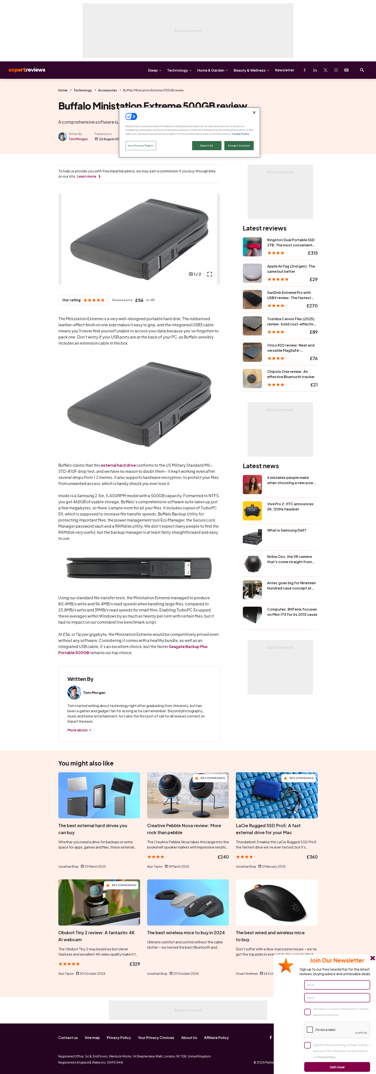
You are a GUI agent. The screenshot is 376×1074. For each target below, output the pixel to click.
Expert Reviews (23, 70)
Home (62, 90)
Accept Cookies (239, 145)
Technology (177, 70)
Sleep (153, 70)
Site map (92, 1037)
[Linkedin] (315, 70)
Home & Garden (210, 70)
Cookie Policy (240, 133)
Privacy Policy (119, 1037)
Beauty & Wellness (250, 70)
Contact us (68, 1037)
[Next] (212, 239)
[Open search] (362, 70)
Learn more (86, 176)
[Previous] (66, 239)
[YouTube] (346, 70)
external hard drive (118, 465)
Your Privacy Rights (141, 145)
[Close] (254, 112)
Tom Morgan (78, 139)
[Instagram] (336, 70)
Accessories (107, 90)
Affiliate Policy (216, 1037)
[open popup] (209, 274)
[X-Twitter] (325, 70)
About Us (189, 1037)
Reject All (206, 145)
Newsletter (284, 70)
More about (77, 730)
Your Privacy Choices (156, 1037)
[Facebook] (304, 70)
